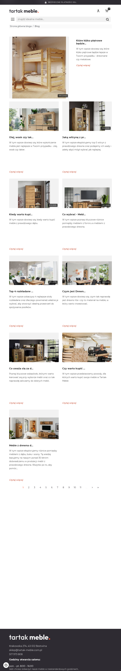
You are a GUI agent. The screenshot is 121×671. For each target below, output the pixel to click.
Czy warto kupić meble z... (74, 368)
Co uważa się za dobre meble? (21, 368)
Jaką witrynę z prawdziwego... (74, 137)
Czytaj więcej (83, 65)
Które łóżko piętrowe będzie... (89, 42)
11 (80, 487)
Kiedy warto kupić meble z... (21, 214)
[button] (98, 11)
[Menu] (12, 19)
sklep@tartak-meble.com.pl (25, 650)
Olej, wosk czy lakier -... (21, 137)
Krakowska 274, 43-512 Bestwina (28, 646)
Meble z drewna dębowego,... (21, 445)
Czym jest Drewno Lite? (74, 291)
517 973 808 (16, 654)
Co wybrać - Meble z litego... (74, 214)
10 (75, 487)
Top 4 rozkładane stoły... (21, 291)
